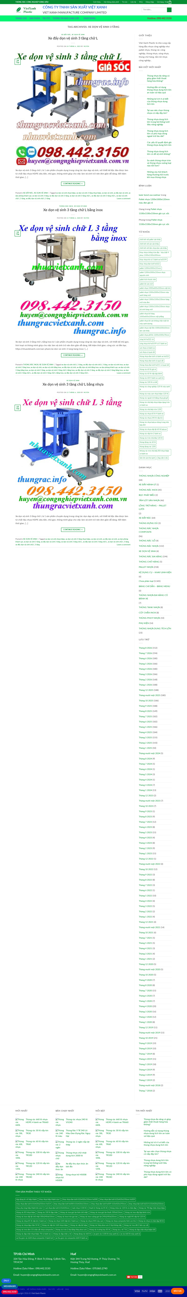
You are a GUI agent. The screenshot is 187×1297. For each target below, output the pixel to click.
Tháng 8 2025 (145, 711)
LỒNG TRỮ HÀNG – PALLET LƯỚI (152, 507)
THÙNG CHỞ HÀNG (149, 562)
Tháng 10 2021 (146, 933)
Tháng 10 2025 (146, 701)
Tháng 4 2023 (145, 838)
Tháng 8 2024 (145, 759)
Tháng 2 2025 (145, 743)
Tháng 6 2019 (145, 1059)
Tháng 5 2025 (145, 727)
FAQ (141, 2)
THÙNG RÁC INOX (66, 206)
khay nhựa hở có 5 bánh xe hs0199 (153, 259)
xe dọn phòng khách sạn (108, 367)
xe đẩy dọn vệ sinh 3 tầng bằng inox (109, 370)
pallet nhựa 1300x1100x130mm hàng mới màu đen (154, 301)
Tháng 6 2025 (145, 722)
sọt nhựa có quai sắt (147, 352)
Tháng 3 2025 (145, 737)
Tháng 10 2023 (146, 806)
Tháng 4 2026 (145, 669)
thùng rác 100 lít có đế (148, 382)
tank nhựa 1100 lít (79, 1208)
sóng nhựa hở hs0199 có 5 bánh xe (153, 343)
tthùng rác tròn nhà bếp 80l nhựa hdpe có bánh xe (154, 452)
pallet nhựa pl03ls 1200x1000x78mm (154, 335)
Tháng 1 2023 (145, 853)
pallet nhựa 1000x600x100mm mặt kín (155, 288)
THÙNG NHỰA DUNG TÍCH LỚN (155, 628)
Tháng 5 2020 (145, 1001)
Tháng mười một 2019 (149, 1033)
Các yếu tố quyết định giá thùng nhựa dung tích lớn (159, 143)
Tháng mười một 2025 (149, 695)
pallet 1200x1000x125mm (150, 268)
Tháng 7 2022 (145, 885)
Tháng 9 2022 (145, 875)
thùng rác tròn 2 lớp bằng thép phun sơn (71, 1229)
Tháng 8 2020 (145, 985)
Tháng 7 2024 (145, 764)
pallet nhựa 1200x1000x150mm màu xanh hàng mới (154, 294)
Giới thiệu (97, 2)
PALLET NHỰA (146, 567)
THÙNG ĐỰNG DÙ (148, 523)
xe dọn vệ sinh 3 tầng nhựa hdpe (88, 193)
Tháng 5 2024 (145, 774)
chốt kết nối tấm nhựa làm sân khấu (153, 248)
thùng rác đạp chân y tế (62, 1234)
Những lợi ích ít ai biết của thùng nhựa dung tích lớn (157, 101)
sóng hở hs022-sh (147, 339)
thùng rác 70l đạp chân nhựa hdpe (152, 1208)
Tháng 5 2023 (145, 832)
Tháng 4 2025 (145, 732)
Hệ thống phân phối (111, 2)
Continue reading (73, 184)
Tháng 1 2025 (145, 748)
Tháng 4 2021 (145, 948)
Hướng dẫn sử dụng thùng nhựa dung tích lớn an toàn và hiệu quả (159, 90)
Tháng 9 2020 (145, 980)
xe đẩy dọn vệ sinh (121, 193)
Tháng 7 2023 (145, 822)
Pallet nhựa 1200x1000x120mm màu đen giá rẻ (154, 201)
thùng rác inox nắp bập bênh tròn (137, 1212)
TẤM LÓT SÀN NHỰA (149, 500)
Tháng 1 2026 (145, 685)
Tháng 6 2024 (145, 769)
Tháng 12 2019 (146, 1027)
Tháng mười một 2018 (149, 1085)
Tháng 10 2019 (146, 1038)
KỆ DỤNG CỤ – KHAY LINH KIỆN (155, 572)
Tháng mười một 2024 (149, 753)
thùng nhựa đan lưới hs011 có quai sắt (154, 365)
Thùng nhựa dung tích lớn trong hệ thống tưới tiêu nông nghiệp (158, 122)
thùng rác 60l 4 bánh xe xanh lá (151, 378)
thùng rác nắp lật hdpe (78, 1225)
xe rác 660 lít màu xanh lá (130, 1234)
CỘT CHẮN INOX (147, 613)
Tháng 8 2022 (145, 880)
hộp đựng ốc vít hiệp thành (26, 1199)
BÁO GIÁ (178, 1291)
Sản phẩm (34, 18)
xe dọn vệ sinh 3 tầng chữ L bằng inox (60, 370)
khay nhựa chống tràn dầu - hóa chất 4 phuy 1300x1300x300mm (154, 254)
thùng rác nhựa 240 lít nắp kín (151, 418)
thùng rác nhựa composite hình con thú (121, 1221)
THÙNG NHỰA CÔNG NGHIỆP (154, 476)
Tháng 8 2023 (145, 817)
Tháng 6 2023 (145, 827)
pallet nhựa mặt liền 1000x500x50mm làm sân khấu (155, 329)
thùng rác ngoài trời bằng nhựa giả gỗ (154, 398)
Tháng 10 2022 (146, 869)
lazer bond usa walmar (149, 195)
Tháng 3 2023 (145, 843)
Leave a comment (123, 198)
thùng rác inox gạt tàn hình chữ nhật (74, 1212)
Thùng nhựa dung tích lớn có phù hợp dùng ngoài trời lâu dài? (157, 133)
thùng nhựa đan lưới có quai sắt (151, 361)
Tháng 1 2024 (145, 790)
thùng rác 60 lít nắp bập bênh (151, 374)
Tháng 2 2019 (145, 1080)
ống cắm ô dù (163, 458)
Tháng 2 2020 (145, 1017)
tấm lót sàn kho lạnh (147, 458)
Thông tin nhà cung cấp (66, 18)
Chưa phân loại (146, 581)
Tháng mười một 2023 (149, 801)
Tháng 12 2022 (146, 859)
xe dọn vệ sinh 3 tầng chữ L (80, 196)
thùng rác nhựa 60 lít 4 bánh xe (151, 414)
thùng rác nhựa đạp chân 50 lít (27, 1225)
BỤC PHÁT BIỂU (147, 495)
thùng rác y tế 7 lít (120, 1229)
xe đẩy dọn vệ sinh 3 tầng (59, 196)
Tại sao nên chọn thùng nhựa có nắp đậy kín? (158, 111)
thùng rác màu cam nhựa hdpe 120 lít (154, 394)
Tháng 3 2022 (145, 906)
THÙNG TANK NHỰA (149, 607)
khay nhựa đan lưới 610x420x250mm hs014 (33, 1204)
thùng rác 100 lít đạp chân (48, 1212)
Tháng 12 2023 (146, 796)
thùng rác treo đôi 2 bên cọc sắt (136, 1225)
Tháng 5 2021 (145, 943)
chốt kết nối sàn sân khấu (149, 244)
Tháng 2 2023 (145, 848)
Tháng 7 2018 (145, 1091)
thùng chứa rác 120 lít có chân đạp (123, 1208)
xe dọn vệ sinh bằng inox (51, 367)
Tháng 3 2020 (145, 1012)
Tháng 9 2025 (145, 706)
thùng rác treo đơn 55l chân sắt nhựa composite (34, 1229)
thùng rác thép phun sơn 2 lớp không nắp (105, 1225)
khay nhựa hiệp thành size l (49, 1199)
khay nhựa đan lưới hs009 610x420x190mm (108, 1204)
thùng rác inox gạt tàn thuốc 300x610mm (106, 1212)
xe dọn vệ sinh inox (115, 364)
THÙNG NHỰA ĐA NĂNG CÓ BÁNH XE (153, 597)
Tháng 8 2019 (145, 1048)
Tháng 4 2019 (145, 1070)
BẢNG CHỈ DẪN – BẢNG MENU (154, 586)
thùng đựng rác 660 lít (82, 1234)
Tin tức (124, 2)
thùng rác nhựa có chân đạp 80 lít (151, 1221)
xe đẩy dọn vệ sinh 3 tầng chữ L (103, 196)
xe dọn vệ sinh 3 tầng (40, 196)
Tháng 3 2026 (145, 674)
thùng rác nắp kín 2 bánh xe (150, 433)
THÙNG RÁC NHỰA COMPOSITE (148, 530)
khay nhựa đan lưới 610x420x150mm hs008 (80, 1199)
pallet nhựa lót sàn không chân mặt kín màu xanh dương (154, 322)
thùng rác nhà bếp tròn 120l (150, 409)
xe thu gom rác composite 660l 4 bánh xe (71, 1238)
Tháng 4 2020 (145, 1006)
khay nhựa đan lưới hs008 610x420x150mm (71, 1204)
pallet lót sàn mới (146, 284)
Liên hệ (133, 2)
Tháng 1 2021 (145, 959)
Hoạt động (90, 18)
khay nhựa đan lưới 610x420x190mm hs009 (117, 1199)
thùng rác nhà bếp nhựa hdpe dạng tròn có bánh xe (155, 404)
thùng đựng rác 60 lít (148, 442)
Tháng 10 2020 (146, 975)
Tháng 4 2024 (145, 780)
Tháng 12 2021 (146, 922)
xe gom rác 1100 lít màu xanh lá (106, 1234)
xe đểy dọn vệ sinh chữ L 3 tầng (38, 198)
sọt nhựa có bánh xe (147, 348)
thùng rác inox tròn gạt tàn (67, 1217)
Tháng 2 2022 (145, 911)
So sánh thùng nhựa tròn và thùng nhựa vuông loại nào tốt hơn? (159, 163)
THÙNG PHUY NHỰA (149, 618)
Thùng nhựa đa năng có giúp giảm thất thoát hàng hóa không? (158, 78)
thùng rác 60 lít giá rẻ (148, 369)
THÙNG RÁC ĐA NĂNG (150, 556)
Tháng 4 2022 (145, 901)
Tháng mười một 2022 (149, 864)
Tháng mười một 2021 (149, 927)
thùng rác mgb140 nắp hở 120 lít (132, 1217)
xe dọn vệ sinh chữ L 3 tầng (71, 364)
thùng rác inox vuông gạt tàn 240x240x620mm (98, 1217)
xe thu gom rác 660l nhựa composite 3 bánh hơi (34, 1238)
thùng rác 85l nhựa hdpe (25, 1212)
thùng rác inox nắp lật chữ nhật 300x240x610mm (35, 1217)
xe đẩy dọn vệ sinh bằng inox (88, 367)
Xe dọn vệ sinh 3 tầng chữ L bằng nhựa (73, 384)
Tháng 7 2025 (145, 716)
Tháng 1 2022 (145, 917)
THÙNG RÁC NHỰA (149, 546)
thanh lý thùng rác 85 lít (98, 1208)
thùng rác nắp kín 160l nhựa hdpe (55, 1225)
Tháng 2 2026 (145, 680)
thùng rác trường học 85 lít (99, 1229)
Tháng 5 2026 (145, 664)
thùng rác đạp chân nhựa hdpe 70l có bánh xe (33, 1234)
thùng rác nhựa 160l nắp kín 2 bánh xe (63, 1221)
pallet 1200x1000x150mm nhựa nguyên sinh (152, 274)
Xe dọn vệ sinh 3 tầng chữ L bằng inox (73, 210)
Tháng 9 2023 (145, 811)
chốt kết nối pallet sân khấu (150, 239)
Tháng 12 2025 (146, 690)
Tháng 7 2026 (145, 653)
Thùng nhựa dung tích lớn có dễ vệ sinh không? (159, 152)
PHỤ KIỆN (144, 623)
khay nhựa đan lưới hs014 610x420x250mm (146, 1204)
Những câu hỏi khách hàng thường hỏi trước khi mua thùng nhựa (158, 174)
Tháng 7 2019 (145, 1054)
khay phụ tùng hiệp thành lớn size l (29, 1208)
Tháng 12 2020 (146, 964)
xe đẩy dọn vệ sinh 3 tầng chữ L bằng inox (48, 373)
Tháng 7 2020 (145, 991)
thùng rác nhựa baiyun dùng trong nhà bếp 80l (154, 423)
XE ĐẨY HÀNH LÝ (147, 485)
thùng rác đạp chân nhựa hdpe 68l (142, 1229)
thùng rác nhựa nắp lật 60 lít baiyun (153, 429)
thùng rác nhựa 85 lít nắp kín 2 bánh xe (31, 1221)
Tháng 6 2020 (145, 996)
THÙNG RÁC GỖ (147, 541)
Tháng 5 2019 (145, 1064)
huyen (86, 46)
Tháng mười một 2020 (149, 969)
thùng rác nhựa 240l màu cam (91, 1221)
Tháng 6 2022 (145, 890)
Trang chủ (21, 18)
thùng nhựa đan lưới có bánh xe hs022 (154, 356)
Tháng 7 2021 (145, 938)
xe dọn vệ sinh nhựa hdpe (66, 193)
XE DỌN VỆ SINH (78, 34)
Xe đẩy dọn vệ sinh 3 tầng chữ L (73, 38)
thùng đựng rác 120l (147, 446)
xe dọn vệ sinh (107, 193)
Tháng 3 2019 (145, 1075)
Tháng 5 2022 (145, 896)
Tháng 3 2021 (145, 954)
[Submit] (169, 10)
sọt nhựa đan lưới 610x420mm (57, 1208)
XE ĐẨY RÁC (66, 34)
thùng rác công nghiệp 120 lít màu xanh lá (155, 388)
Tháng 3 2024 (145, 785)
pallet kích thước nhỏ (148, 279)
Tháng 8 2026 (145, 648)
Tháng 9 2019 (145, 1043)
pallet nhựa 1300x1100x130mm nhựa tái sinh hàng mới (154, 308)
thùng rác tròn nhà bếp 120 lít (151, 438)
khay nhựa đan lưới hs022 (150, 264)
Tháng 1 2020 (145, 1022)
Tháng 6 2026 (145, 658)
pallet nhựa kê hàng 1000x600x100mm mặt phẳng (152, 315)
